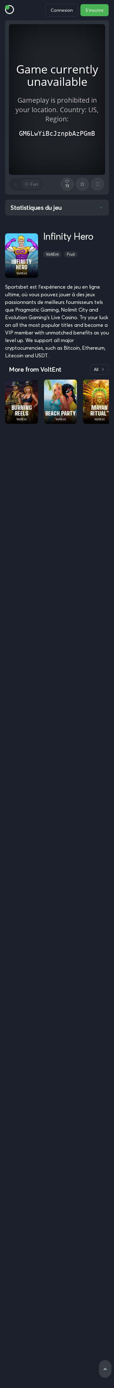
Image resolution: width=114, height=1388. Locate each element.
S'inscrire (95, 10)
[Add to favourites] (82, 184)
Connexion (62, 10)
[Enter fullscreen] (97, 184)
